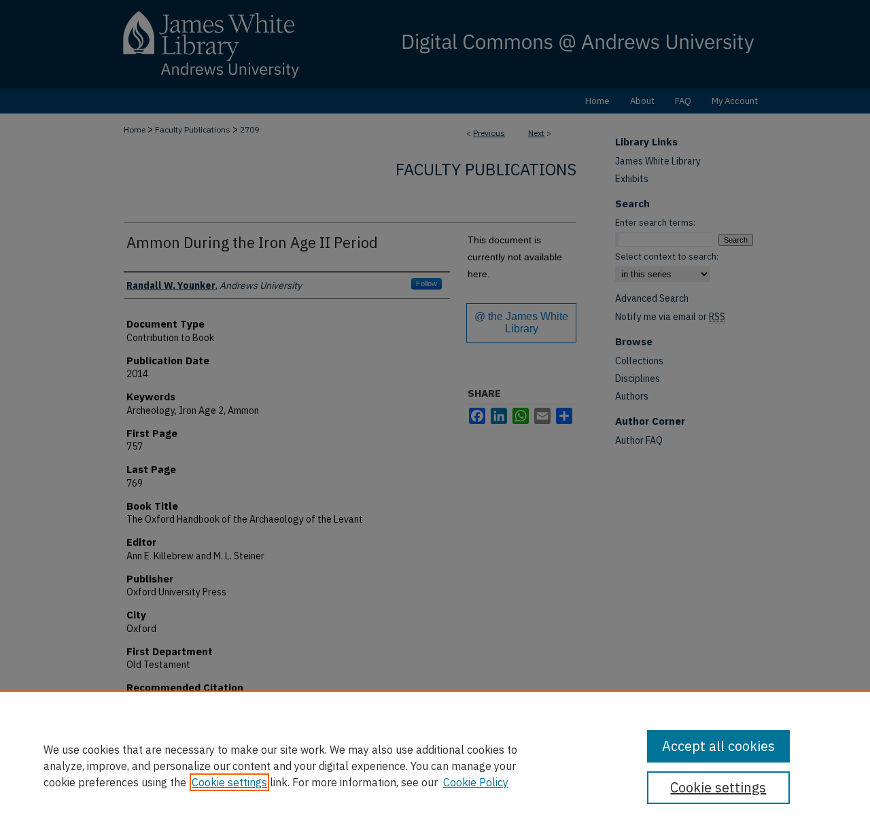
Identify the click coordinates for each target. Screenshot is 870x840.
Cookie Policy (475, 782)
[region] (435, 765)
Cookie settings (229, 782)
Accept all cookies (718, 746)
